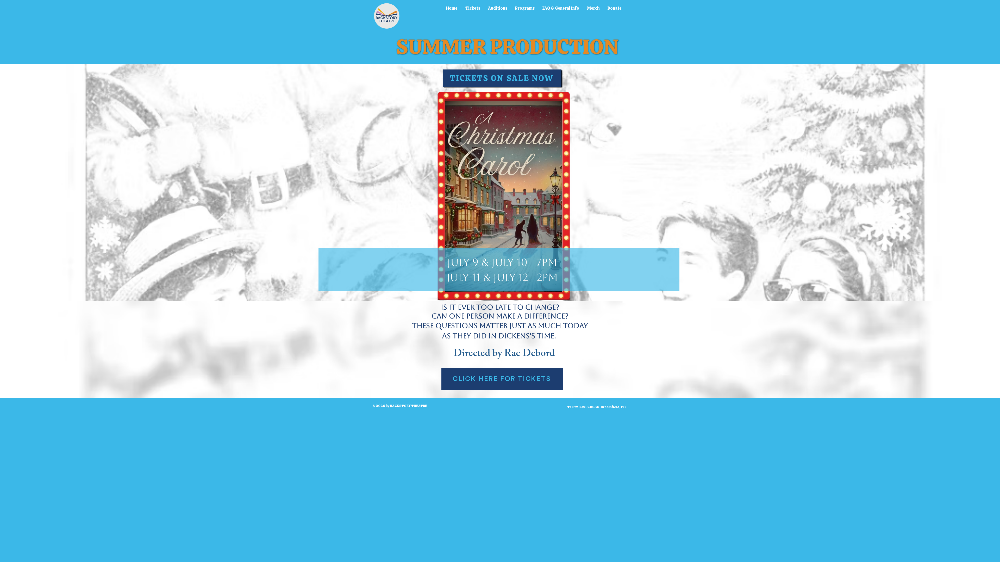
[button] (472, 8)
